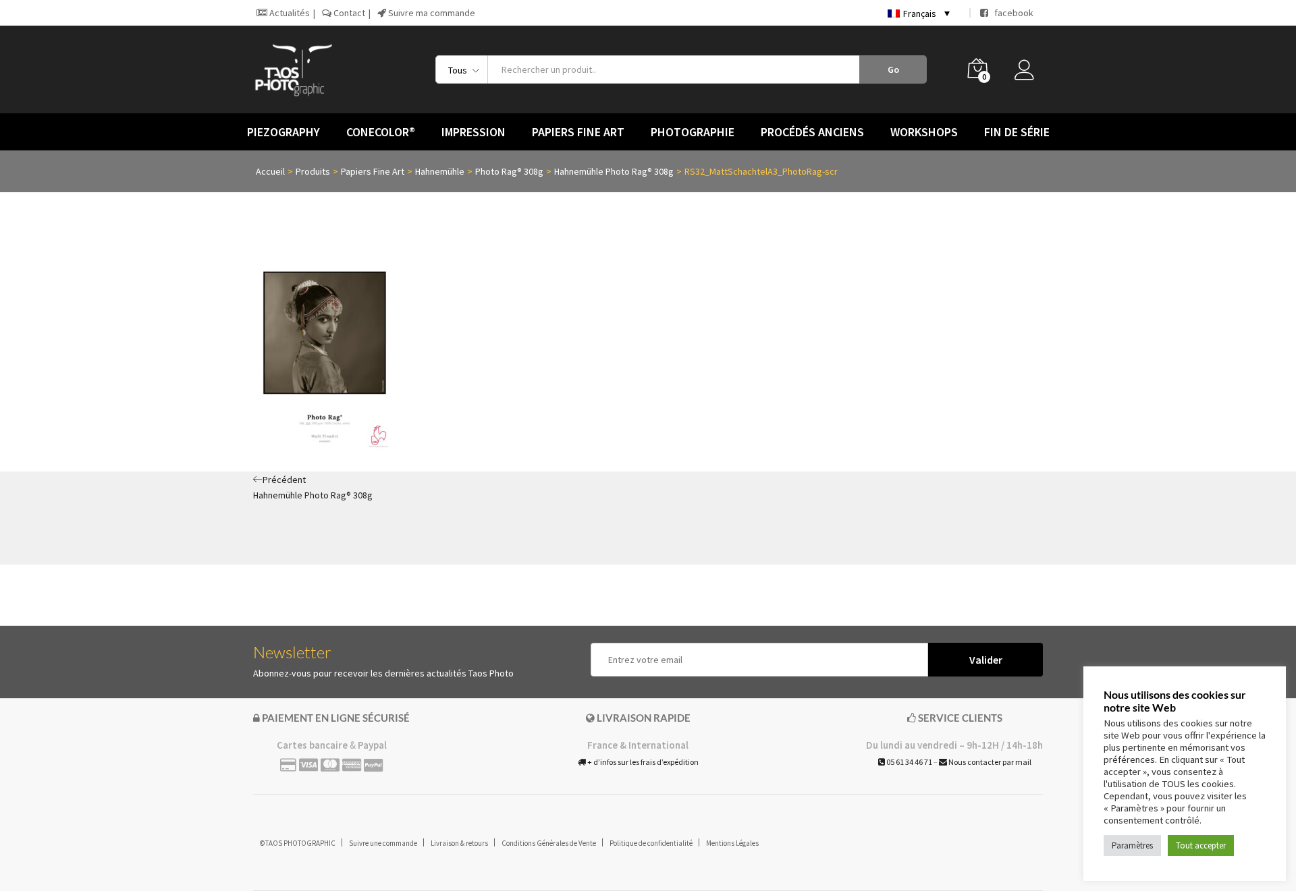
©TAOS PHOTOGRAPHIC (297, 843)
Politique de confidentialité (651, 843)
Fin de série (1017, 132)
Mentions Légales (732, 843)
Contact (348, 13)
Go (893, 69)
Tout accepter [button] (1201, 845)
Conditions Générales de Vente (549, 843)
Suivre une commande (383, 843)
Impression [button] (473, 132)
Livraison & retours (459, 843)
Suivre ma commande (430, 13)
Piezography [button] (283, 132)
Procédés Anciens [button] (812, 132)
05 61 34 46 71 (908, 762)
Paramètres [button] (1132, 845)
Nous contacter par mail (989, 762)
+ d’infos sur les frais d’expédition (642, 762)
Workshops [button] (924, 132)
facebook (1010, 13)
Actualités (288, 13)
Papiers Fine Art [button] (578, 132)
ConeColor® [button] (380, 132)
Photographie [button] (692, 132)
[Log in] (1029, 73)
